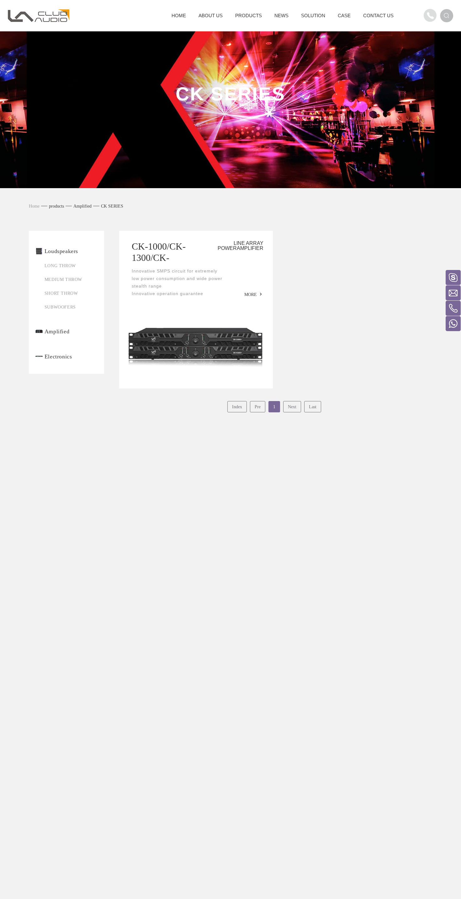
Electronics (58, 356)
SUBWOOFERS (60, 307)
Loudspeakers (61, 251)
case (344, 15)
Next (292, 407)
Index (237, 407)
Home (34, 206)
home (179, 15)
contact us (378, 15)
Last (312, 407)
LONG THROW (60, 265)
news (281, 15)
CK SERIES (112, 206)
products (248, 15)
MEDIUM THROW (63, 279)
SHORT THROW (61, 293)
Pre (258, 407)
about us (211, 15)
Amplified (82, 206)
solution (313, 15)
